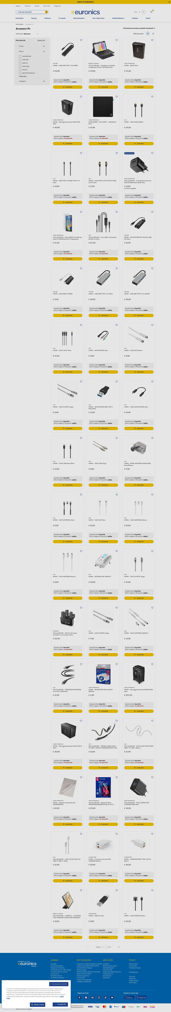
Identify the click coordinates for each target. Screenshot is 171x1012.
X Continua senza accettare (58, 984)
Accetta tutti (62, 1004)
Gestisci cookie (39, 1004)
